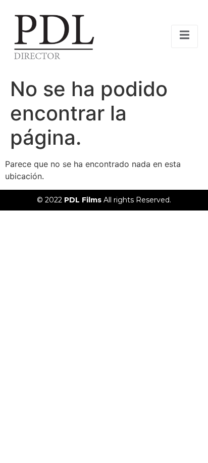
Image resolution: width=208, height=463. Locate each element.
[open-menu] (184, 36)
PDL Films (83, 199)
